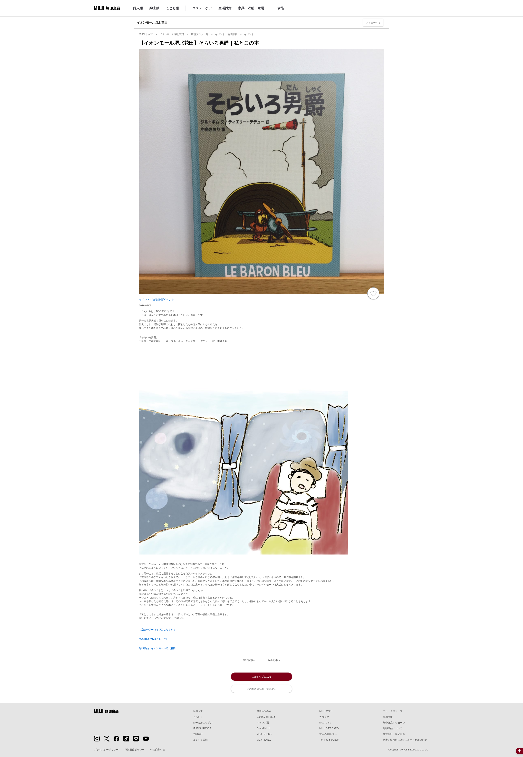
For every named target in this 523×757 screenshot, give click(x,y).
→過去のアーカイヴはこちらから (157, 629)
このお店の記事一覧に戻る (261, 688)
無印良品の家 (264, 711)
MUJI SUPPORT (202, 728)
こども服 (172, 8)
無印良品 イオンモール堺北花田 (157, 648)
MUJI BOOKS (264, 734)
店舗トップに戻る (261, 676)
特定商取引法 (157, 749)
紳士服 (154, 8)
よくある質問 (200, 739)
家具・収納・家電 (251, 8)
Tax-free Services (329, 739)
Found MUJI (263, 728)
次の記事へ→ (275, 660)
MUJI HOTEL (264, 739)
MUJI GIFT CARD (329, 728)
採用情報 (388, 716)
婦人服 (138, 8)
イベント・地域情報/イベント (156, 299)
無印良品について (392, 728)
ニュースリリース (392, 711)
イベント (198, 716)
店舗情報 (198, 711)
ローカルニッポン (202, 722)
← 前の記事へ (248, 660)
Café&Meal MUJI (266, 716)
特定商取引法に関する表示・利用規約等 (405, 739)
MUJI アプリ (326, 711)
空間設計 (198, 734)
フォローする (373, 22)
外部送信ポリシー (134, 749)
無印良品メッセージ (394, 722)
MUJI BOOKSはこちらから (154, 639)
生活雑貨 (224, 8)
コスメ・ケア (202, 8)
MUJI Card (325, 722)
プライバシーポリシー (106, 749)
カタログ (324, 716)
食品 (280, 8)
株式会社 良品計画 (394, 734)
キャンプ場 (263, 722)
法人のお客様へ (327, 734)
